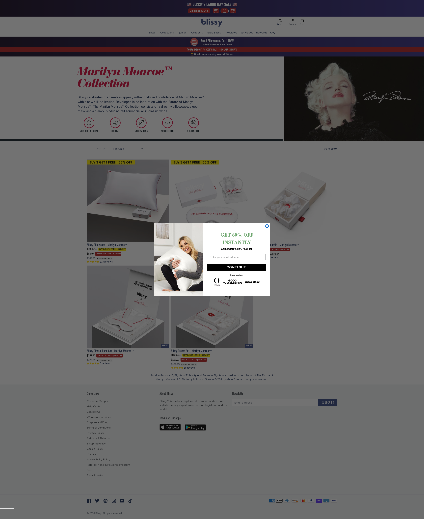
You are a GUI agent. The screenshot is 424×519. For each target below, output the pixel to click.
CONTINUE (236, 267)
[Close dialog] (267, 226)
